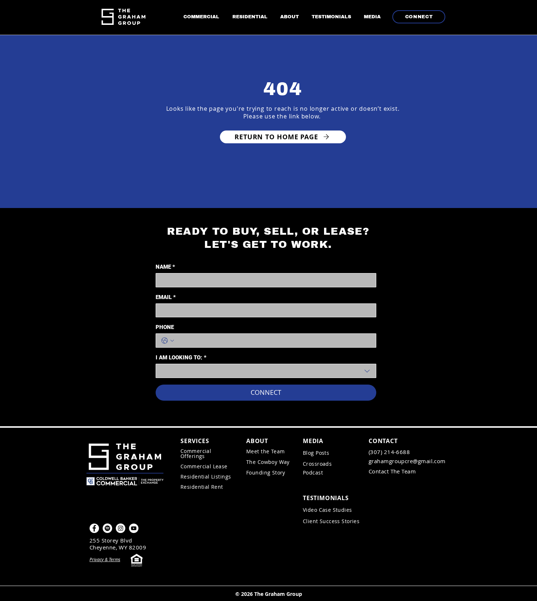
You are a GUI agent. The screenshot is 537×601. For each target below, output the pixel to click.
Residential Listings (205, 476)
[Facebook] (94, 528)
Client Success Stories (331, 521)
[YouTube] (133, 528)
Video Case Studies (327, 509)
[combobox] (266, 371)
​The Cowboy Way (268, 461)
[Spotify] (107, 528)
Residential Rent (201, 486)
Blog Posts (316, 452)
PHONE (165, 327)
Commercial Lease (204, 466)
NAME (165, 267)
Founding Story (266, 472)
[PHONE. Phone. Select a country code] (167, 340)
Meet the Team (265, 451)
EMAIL (166, 297)
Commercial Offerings (195, 453)
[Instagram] (120, 528)
